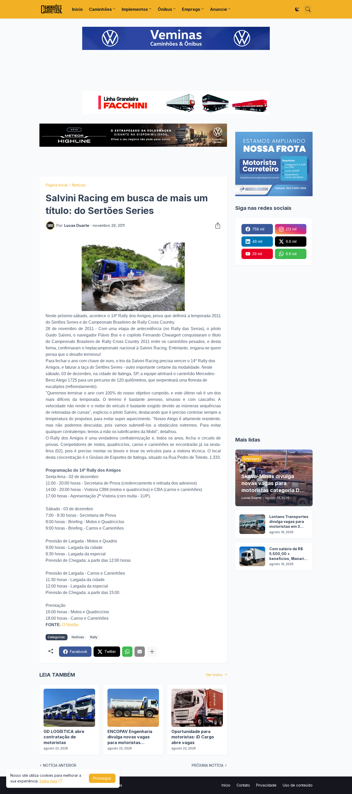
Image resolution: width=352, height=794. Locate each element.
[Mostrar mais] (152, 651)
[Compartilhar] (216, 225)
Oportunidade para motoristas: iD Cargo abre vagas (192, 737)
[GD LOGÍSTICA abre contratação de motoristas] (69, 708)
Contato (243, 785)
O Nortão (70, 625)
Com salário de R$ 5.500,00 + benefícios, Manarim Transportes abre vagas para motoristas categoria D (288, 554)
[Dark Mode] (297, 9)
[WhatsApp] (127, 651)
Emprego (191, 9)
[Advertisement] (176, 71)
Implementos (135, 9)
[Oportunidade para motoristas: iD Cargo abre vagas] (197, 708)
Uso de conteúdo (298, 785)
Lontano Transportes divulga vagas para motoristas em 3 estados (288, 521)
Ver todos (214, 674)
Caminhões (100, 9)
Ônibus (165, 9)
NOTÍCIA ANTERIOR (59, 765)
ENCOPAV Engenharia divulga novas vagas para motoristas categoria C (129, 737)
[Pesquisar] (308, 9)
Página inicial (57, 185)
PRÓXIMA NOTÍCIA (207, 765)
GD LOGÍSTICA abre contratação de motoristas (64, 737)
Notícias (79, 185)
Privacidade (266, 785)
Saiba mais (48, 781)
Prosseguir (102, 778)
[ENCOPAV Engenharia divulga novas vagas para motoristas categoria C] (133, 708)
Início (77, 9)
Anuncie (218, 9)
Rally (93, 637)
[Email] (140, 651)
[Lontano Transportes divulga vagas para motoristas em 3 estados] (252, 524)
